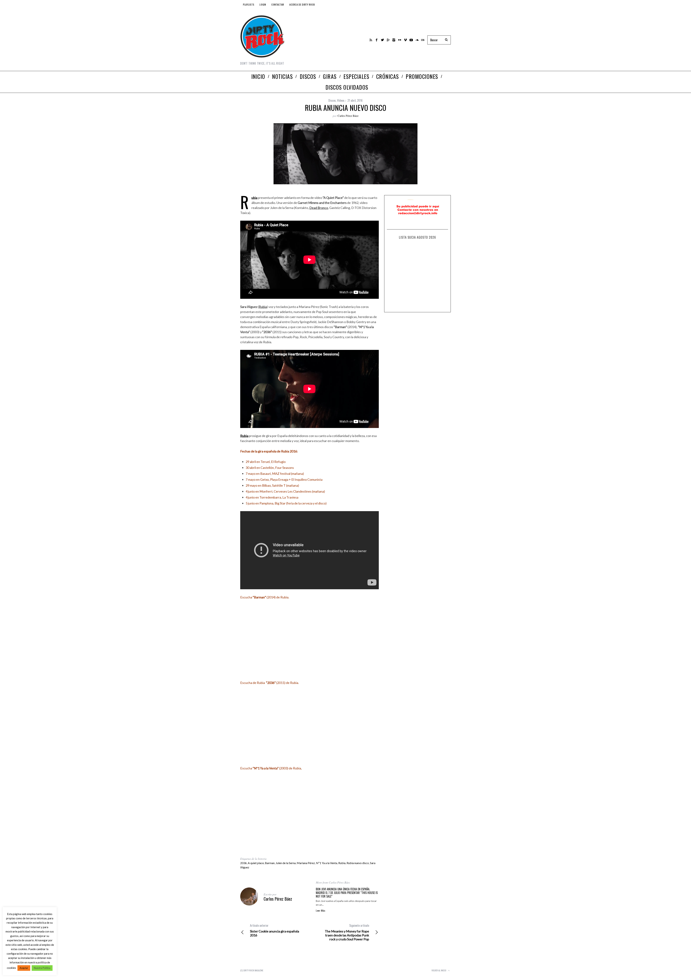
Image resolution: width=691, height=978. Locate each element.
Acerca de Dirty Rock (302, 4)
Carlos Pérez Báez (348, 116)
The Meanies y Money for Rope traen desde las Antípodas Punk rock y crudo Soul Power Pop (347, 932)
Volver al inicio (439, 970)
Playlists (248, 4)
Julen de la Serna (286, 863)
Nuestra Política (42, 967)
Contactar (277, 4)
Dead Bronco (318, 208)
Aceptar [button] (24, 967)
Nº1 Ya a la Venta (326, 863)
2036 (243, 863)
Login (262, 4)
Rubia (263, 307)
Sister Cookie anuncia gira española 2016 (274, 930)
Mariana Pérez (306, 863)
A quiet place (256, 863)
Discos (332, 100)
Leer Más (320, 910)
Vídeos (340, 100)
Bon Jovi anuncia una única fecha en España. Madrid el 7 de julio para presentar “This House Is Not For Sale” (347, 892)
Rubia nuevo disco (358, 863)
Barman (270, 863)
